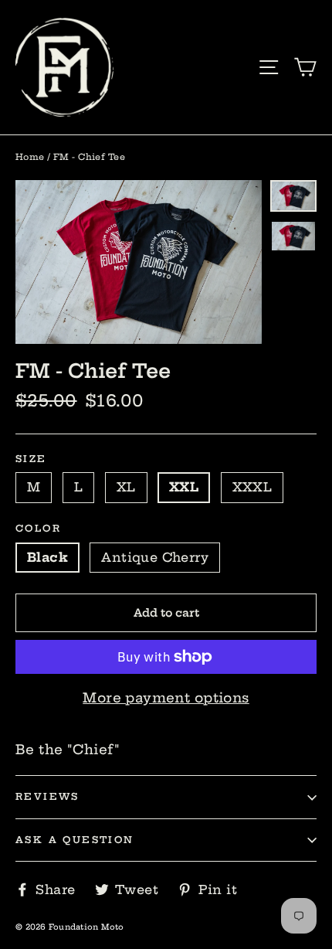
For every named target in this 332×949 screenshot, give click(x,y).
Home (30, 156)
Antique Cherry (154, 557)
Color (38, 528)
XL (126, 487)
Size (31, 459)
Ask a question (74, 839)
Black (47, 557)
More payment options (166, 697)
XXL (183, 487)
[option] (138, 262)
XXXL (252, 487)
